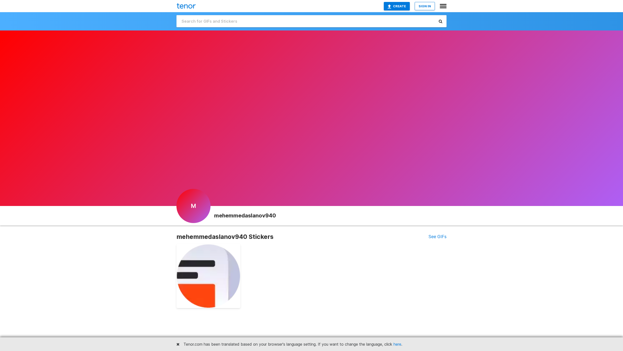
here (397, 344)
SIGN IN (425, 6)
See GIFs (438, 236)
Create (399, 6)
